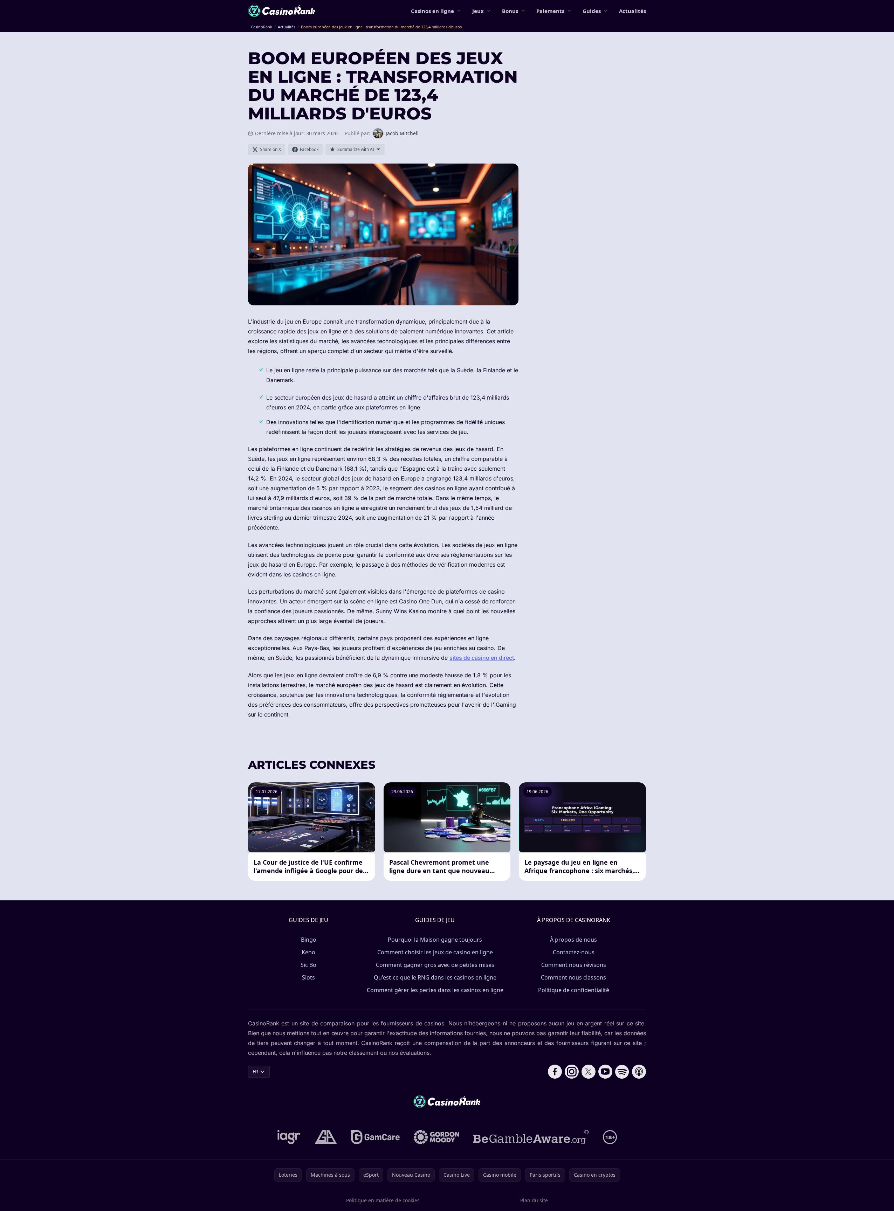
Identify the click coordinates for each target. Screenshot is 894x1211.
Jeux (478, 10)
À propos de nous (573, 939)
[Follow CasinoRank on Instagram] (572, 1072)
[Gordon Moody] (436, 1137)
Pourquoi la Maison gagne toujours (435, 939)
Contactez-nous (573, 952)
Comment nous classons (573, 977)
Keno (308, 952)
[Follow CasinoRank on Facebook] (555, 1072)
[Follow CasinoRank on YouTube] (605, 1072)
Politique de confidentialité (573, 990)
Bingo (308, 939)
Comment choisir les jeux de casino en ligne (435, 952)
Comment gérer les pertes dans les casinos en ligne (435, 990)
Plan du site (534, 1200)
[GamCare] (375, 1137)
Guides (592, 10)
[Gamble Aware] (531, 1137)
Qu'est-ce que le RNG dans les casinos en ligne (435, 977)
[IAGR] (289, 1137)
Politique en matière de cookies (383, 1200)
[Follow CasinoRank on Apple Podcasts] (639, 1072)
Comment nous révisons (573, 965)
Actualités (632, 10)
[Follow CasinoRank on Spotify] (622, 1072)
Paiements (550, 10)
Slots (308, 977)
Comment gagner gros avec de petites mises (435, 965)
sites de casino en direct (481, 657)
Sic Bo (308, 965)
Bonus (510, 10)
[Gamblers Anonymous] (326, 1137)
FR (255, 1071)
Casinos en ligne (432, 10)
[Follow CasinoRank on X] (589, 1072)
